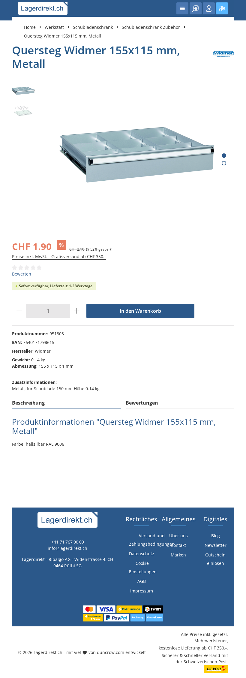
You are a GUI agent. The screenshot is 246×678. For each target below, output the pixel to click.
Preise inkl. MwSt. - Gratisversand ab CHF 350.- (59, 256)
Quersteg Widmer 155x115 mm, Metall (62, 36)
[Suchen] (196, 8)
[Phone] (7, 436)
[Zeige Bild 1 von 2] (224, 155)
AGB (141, 581)
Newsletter (215, 545)
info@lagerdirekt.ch (67, 548)
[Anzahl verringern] (19, 311)
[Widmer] (223, 57)
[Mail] (7, 448)
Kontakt (178, 545)
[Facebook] (7, 412)
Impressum (141, 591)
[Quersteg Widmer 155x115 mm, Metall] (137, 154)
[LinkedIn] (7, 424)
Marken (178, 555)
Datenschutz (141, 553)
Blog (215, 535)
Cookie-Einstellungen (143, 567)
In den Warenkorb (140, 311)
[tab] (66, 403)
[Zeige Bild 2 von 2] (224, 163)
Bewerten (21, 274)
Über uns (178, 535)
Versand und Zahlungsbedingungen (152, 540)
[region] (123, 154)
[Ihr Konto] (209, 8)
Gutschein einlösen (215, 559)
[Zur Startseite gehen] (43, 8)
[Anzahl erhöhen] (77, 311)
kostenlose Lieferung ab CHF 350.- (193, 648)
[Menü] (182, 8)
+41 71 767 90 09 (67, 542)
